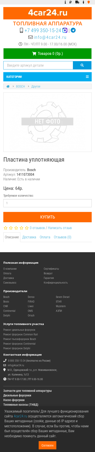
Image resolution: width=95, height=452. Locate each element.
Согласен (47, 445)
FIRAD (31, 301)
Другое (35, 86)
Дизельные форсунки (17, 395)
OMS (30, 310)
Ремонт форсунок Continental (19, 343)
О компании (10, 268)
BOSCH (20, 86)
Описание (12, 237)
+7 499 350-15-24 (43, 30)
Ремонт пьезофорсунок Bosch (19, 339)
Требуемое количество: (18, 195)
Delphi (6, 315)
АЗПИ (59, 310)
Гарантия (49, 278)
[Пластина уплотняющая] (47, 122)
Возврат (48, 273)
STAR (59, 301)
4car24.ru (20, 416)
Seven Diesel (63, 297)
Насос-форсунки (14, 400)
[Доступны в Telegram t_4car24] (73, 30)
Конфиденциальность (56, 282)
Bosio (6, 301)
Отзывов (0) (62, 237)
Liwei (31, 306)
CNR (5, 306)
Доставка (29, 237)
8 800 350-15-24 (16, 360)
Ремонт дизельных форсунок (19, 329)
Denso (31, 297)
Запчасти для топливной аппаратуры (27, 390)
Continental (9, 310)
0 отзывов (37, 228)
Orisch (31, 315)
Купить (47, 217)
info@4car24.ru (50, 37)
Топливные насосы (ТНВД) (20, 404)
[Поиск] (82, 65)
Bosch (6, 297)
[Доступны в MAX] (64, 30)
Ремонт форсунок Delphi (16, 348)
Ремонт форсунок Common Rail (20, 334)
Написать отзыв (60, 228)
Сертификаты (51, 268)
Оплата (45, 237)
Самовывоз (9, 282)
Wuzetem (61, 306)
